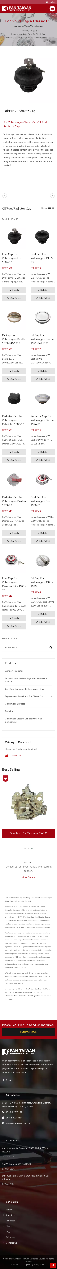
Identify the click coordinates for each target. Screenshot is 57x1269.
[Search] (51, 647)
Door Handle (37, 992)
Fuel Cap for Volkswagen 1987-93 (42, 258)
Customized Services (15, 704)
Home (25, 31)
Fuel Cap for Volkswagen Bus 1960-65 (40, 501)
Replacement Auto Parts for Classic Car (28, 34)
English (52, 2)
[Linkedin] (10, 1080)
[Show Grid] (49, 208)
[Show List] (53, 208)
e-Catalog (10, 1237)
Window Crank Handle (13, 992)
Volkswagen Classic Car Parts (18, 38)
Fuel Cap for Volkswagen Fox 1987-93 (12, 258)
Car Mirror (46, 989)
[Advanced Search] (53, 1265)
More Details (28, 877)
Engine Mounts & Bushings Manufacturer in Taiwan (26, 680)
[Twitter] (6, 1080)
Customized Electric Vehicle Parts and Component (23, 720)
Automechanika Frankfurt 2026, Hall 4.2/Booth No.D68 (26, 1150)
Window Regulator (14, 671)
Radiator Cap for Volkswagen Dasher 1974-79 (43, 420)
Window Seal (27, 992)
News (8, 1226)
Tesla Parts (10, 711)
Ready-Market (40, 1265)
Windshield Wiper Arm (32, 996)
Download (16, 755)
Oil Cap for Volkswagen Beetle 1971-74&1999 (13, 339)
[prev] (4, 195)
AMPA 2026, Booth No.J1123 (16, 1163)
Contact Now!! (28, 1032)
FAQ (8, 1232)
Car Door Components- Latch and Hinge (24, 689)
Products (10, 1221)
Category (33, 31)
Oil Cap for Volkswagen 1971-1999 (42, 582)
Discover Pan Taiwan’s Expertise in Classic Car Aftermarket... (25, 1177)
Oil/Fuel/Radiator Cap (42, 38)
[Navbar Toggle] (52, 8)
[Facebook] (3, 1080)
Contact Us (9, 999)
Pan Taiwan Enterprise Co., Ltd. (32, 1259)
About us (10, 1215)
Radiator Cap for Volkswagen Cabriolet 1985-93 (13, 420)
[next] (52, 195)
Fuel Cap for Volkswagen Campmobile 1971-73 (14, 584)
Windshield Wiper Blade (14, 996)
